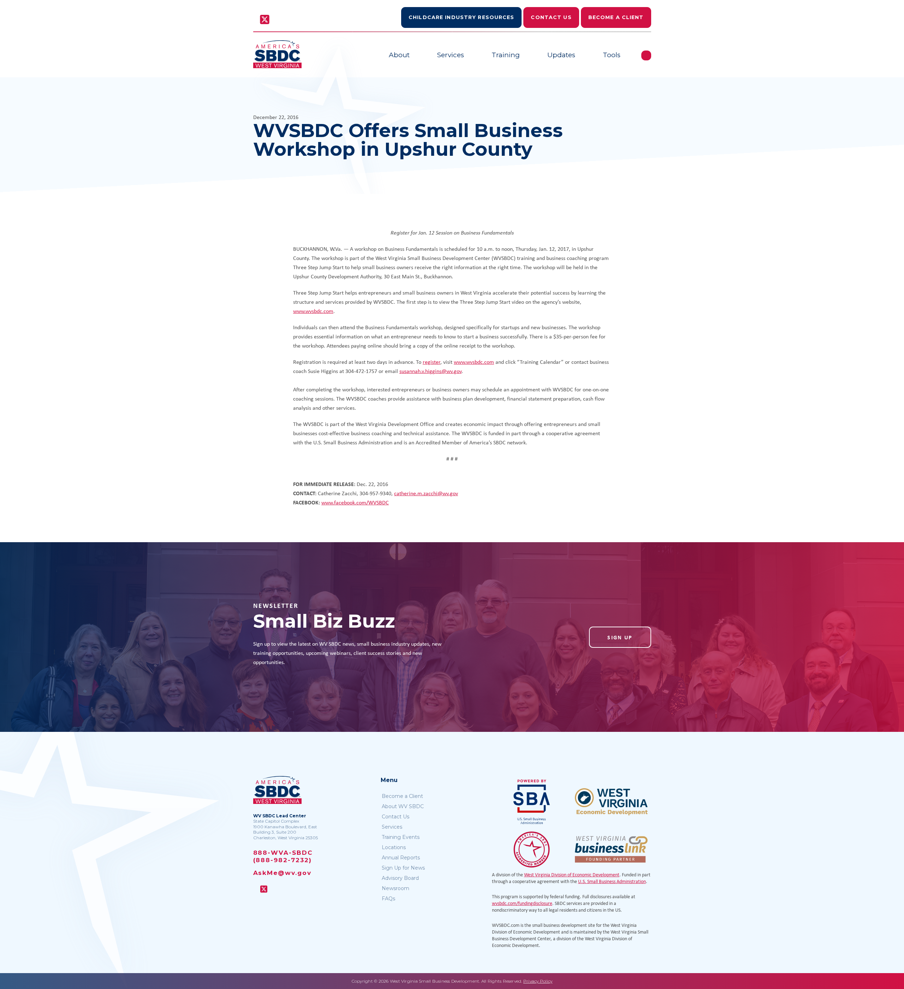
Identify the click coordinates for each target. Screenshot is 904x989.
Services (450, 55)
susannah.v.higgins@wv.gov (430, 371)
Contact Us (551, 17)
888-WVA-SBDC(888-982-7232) (283, 856)
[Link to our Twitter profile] (265, 20)
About (399, 55)
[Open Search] (646, 55)
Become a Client (616, 17)
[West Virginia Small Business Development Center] (277, 54)
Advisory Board (400, 878)
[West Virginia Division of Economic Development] (611, 802)
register (431, 362)
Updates (561, 55)
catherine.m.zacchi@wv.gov (426, 493)
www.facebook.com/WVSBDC (355, 502)
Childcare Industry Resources (461, 17)
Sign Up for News (403, 868)
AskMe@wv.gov (282, 872)
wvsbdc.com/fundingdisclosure (522, 903)
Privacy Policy (537, 981)
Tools (611, 55)
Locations (394, 847)
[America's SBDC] (531, 849)
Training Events (401, 837)
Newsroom (395, 888)
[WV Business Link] (611, 849)
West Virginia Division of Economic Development (571, 874)
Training (506, 55)
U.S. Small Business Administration (612, 881)
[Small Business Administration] (531, 802)
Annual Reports (401, 857)
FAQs (388, 898)
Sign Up (619, 637)
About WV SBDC (403, 806)
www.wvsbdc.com (313, 311)
